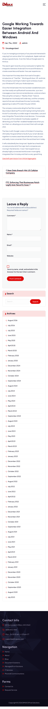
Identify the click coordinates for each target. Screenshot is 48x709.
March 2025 (12, 350)
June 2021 (11, 542)
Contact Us (9, 686)
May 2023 (11, 436)
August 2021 (12, 532)
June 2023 (12, 431)
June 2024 (12, 396)
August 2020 (13, 592)
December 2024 (14, 366)
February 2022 (13, 502)
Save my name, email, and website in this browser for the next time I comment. (22, 270)
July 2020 (11, 597)
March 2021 (12, 557)
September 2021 (14, 527)
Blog (6, 659)
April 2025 (11, 345)
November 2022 (14, 466)
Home (7, 652)
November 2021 (14, 517)
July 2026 (11, 325)
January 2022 (13, 507)
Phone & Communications (14, 674)
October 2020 (13, 582)
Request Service (11, 690)
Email (9, 245)
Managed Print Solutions (14, 666)
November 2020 (14, 577)
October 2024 (13, 376)
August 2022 (12, 481)
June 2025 (12, 335)
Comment (11, 216)
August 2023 (13, 421)
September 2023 (14, 416)
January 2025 (13, 361)
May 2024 (11, 401)
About (7, 655)
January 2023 (13, 456)
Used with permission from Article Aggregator (19, 158)
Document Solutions (12, 663)
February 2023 (13, 451)
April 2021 (11, 552)
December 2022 (14, 461)
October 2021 (13, 522)
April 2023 (11, 441)
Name (10, 234)
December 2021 (14, 512)
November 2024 (14, 371)
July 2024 (11, 391)
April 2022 (11, 496)
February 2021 (13, 562)
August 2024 (13, 386)
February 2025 (13, 355)
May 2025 (11, 340)
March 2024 (12, 411)
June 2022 (11, 491)
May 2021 (11, 547)
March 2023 (12, 446)
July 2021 (11, 537)
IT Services (9, 670)
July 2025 (11, 330)
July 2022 (11, 486)
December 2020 (14, 572)
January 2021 (12, 567)
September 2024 (14, 381)
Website (10, 256)
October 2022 (13, 471)
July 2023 (11, 426)
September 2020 (14, 587)
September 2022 (14, 476)
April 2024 (11, 406)
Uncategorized (12, 48)
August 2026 (12, 320)
